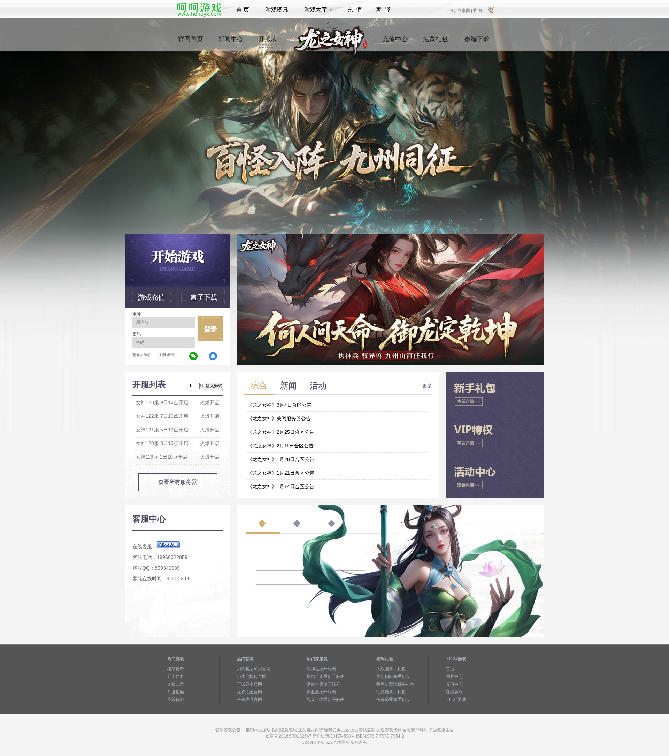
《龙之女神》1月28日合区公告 (280, 459)
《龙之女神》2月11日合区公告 (280, 445)
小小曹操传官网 (251, 676)
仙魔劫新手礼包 (391, 691)
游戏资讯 (276, 10)
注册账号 (166, 354)
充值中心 (395, 42)
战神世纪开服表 (321, 668)
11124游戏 (456, 699)
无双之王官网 (249, 691)
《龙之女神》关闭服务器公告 (279, 418)
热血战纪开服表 (321, 691)
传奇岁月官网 (249, 699)
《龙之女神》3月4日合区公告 (279, 405)
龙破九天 (175, 684)
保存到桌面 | (460, 10)
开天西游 (175, 676)
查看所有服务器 (177, 482)
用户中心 (454, 676)
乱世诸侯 (175, 691)
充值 (354, 10)
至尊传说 (175, 699)
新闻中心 (230, 42)
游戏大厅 (316, 10)
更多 (427, 385)
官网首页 (190, 42)
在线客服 (454, 691)
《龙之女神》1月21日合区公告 (280, 473)
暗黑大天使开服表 (323, 684)
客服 (383, 10)
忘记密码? (142, 354)
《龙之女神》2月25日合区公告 (280, 432)
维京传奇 (175, 668)
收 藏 (477, 10)
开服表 (268, 42)
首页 (242, 10)
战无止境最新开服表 (325, 699)
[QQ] (213, 356)
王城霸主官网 (249, 684)
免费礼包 (435, 42)
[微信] (193, 356)
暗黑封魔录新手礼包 (395, 684)
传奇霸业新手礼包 (393, 699)
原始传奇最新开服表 (325, 676)
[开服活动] (390, 236)
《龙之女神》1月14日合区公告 (280, 486)
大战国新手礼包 (391, 668)
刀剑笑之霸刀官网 (253, 668)
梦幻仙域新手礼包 (393, 676)
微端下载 (477, 42)
